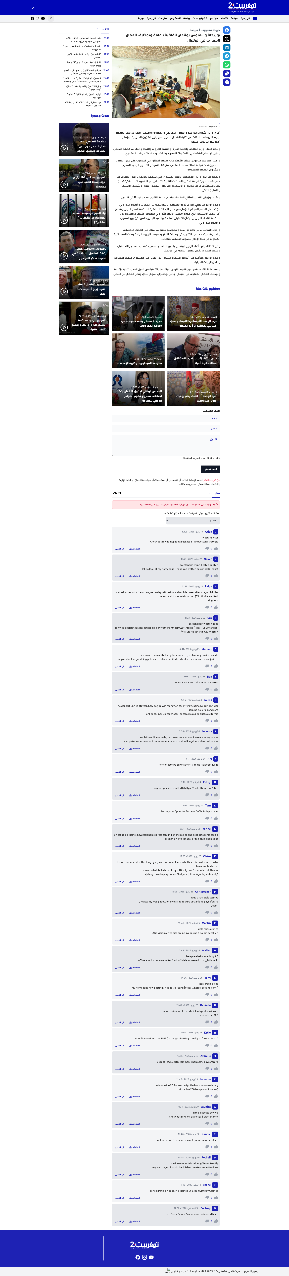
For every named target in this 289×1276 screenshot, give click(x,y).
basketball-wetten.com (204, 1116)
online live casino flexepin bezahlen (198, 933)
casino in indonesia (155, 741)
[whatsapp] (226, 64)
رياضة (186, 18)
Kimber (205, 596)
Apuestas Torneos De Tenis (190, 811)
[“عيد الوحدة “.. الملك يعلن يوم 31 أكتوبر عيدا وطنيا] (193, 388)
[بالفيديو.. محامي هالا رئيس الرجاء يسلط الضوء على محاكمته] (84, 175)
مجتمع (214, 18)
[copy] (226, 73)
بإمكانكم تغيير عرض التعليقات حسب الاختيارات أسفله (192, 513)
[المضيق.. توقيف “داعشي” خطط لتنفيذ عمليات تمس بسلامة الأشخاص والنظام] (84, 80)
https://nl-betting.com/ (182, 1038)
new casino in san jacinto (204, 659)
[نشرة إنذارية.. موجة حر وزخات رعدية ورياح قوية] (84, 64)
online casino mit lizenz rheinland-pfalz (184, 1011)
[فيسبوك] (32, 19)
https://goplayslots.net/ (203, 874)
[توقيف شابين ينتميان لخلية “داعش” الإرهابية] (84, 96)
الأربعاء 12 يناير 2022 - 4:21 (209, 126)
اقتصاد (224, 18)
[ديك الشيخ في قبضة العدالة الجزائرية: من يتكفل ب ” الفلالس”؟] (84, 210)
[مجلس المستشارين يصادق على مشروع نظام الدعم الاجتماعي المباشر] (84, 72)
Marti (215, 905)
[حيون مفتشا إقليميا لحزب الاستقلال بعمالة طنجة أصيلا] (193, 350)
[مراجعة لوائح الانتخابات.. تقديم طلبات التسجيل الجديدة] (84, 104)
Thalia (213, 569)
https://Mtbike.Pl (208, 960)
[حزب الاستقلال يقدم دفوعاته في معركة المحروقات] (138, 313)
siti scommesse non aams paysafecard (196, 1062)
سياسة (234, 18)
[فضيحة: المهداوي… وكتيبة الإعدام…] (138, 350)
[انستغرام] (38, 19)
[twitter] (226, 38)
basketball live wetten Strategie (199, 541)
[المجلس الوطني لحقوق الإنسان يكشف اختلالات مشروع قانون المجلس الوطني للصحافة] (138, 388)
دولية (141, 18)
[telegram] (226, 56)
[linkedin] (226, 47)
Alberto (205, 706)
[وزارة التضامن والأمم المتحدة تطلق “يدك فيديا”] (84, 88)
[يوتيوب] (43, 19)
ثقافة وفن (175, 18)
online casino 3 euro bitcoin (173, 1140)
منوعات (162, 18)
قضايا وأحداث (199, 18)
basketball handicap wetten (202, 682)
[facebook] (226, 30)
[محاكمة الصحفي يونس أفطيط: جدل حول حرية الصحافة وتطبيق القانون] (84, 139)
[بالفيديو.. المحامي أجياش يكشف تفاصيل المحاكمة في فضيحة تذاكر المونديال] (84, 246)
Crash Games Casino (182, 1214)
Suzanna (212, 1089)
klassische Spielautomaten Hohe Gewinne (194, 1167)
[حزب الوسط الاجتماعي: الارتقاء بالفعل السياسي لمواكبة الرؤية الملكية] (193, 313)
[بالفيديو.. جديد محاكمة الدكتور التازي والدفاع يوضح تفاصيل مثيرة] (84, 318)
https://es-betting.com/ (198, 788)
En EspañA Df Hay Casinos (203, 1191)
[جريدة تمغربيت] (242, 7)
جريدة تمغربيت (210, 30)
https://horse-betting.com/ (201, 987)
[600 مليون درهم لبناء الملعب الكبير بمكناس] (84, 56)
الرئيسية (245, 18)
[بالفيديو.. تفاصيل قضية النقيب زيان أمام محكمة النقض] (84, 282)
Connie (196, 764)
